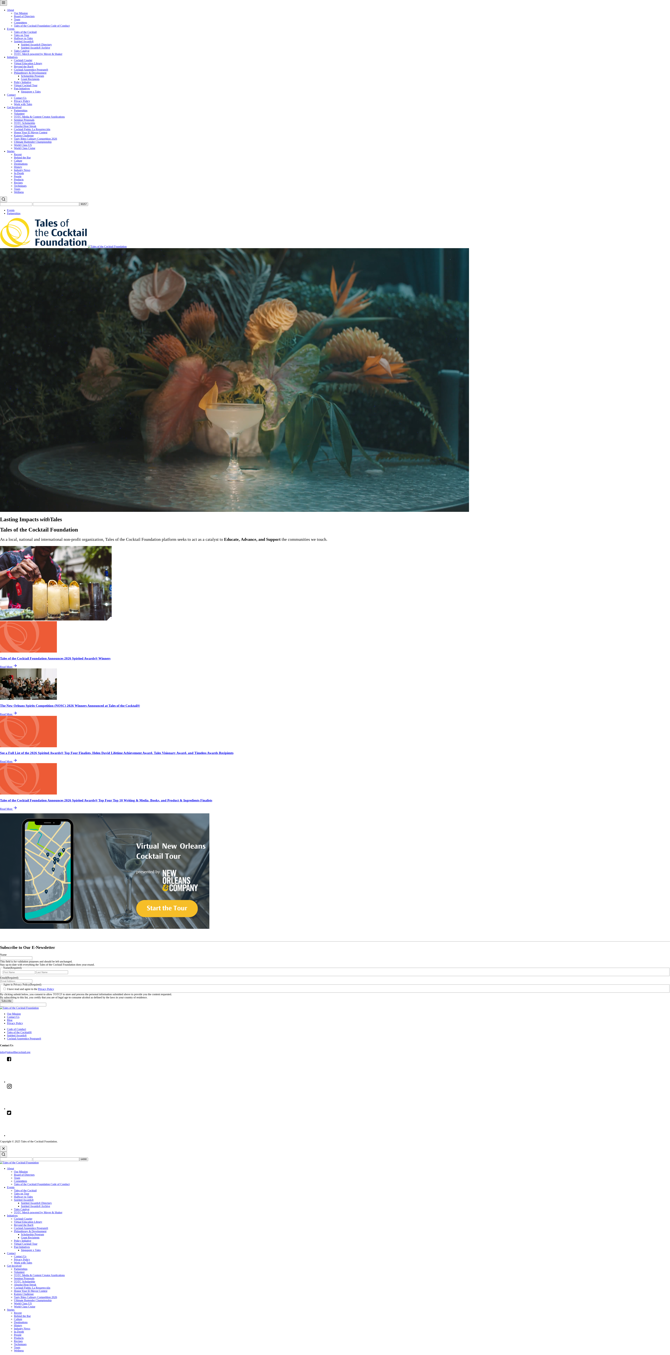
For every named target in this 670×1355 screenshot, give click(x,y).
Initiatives (12, 57)
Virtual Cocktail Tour (25, 85)
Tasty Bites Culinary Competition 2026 (35, 138)
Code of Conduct (16, 1029)
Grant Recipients (30, 79)
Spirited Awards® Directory (36, 44)
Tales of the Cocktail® (19, 1032)
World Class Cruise (24, 148)
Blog (9, 1020)
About (10, 10)
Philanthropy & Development (30, 72)
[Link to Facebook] (33, 1081)
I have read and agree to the (30, 989)
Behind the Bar (22, 157)
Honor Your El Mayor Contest (30, 132)
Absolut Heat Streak (25, 126)
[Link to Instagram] (33, 1108)
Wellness (19, 192)
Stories (10, 151)
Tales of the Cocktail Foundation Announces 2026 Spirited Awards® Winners (55, 658)
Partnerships (20, 110)
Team (17, 19)
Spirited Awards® (24, 41)
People (17, 176)
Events (10, 28)
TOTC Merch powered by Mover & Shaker (38, 53)
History (18, 166)
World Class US (23, 145)
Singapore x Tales (31, 91)
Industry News (22, 170)
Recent (18, 154)
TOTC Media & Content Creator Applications (39, 116)
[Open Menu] (3, 3)
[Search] (3, 199)
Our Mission (21, 13)
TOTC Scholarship (24, 123)
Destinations (21, 163)
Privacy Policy (22, 101)
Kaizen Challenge (24, 135)
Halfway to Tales (23, 38)
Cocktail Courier (23, 60)
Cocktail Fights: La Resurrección (32, 129)
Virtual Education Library (28, 63)
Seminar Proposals (24, 119)
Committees (20, 22)
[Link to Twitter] (33, 1135)
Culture (18, 160)
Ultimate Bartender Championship (33, 141)
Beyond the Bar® (24, 66)
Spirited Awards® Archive (35, 47)
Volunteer (19, 113)
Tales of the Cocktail (25, 32)
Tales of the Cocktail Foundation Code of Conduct (42, 25)
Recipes (18, 182)
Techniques (20, 185)
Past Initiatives (22, 88)
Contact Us (20, 97)
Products (19, 179)
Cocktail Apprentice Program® (31, 69)
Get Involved (14, 107)
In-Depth (19, 173)
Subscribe (6, 1001)
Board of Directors (24, 16)
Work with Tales (23, 104)
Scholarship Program (32, 75)
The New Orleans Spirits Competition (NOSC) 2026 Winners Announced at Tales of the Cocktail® (70, 705)
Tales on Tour (21, 35)
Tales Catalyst (21, 50)
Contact (11, 94)
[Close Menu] (3, 1149)
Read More (6, 666)
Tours (17, 188)
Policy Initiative (22, 82)
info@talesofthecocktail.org (15, 1052)
